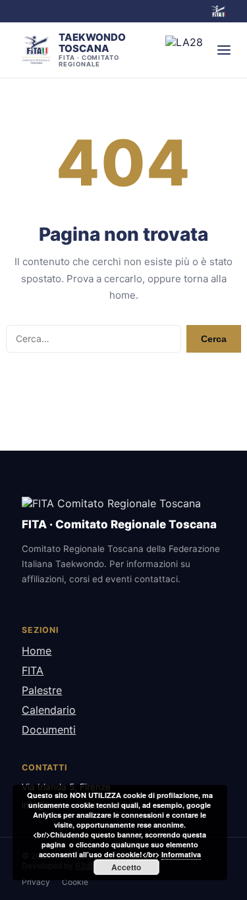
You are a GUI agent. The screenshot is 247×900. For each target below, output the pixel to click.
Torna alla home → (123, 383)
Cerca (214, 339)
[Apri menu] (224, 50)
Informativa (181, 854)
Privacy (36, 882)
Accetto (126, 867)
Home (36, 650)
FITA (32, 670)
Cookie (75, 882)
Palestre (42, 690)
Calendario (49, 709)
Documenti (49, 729)
